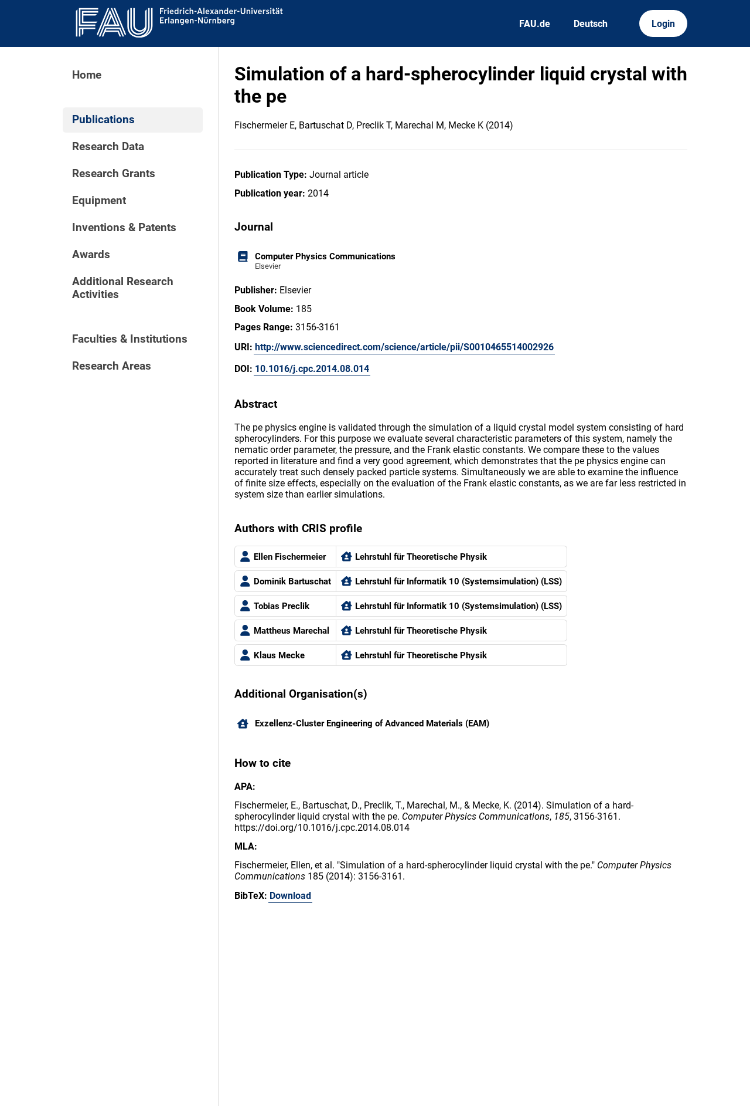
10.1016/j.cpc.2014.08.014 (312, 368)
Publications (103, 119)
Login (663, 23)
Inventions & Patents (124, 227)
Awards (91, 254)
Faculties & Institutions (130, 339)
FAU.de (534, 23)
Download (290, 895)
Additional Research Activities (122, 288)
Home (86, 75)
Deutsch (591, 23)
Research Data (108, 146)
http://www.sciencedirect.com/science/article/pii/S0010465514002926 (404, 347)
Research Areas (111, 366)
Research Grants (113, 173)
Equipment (99, 200)
